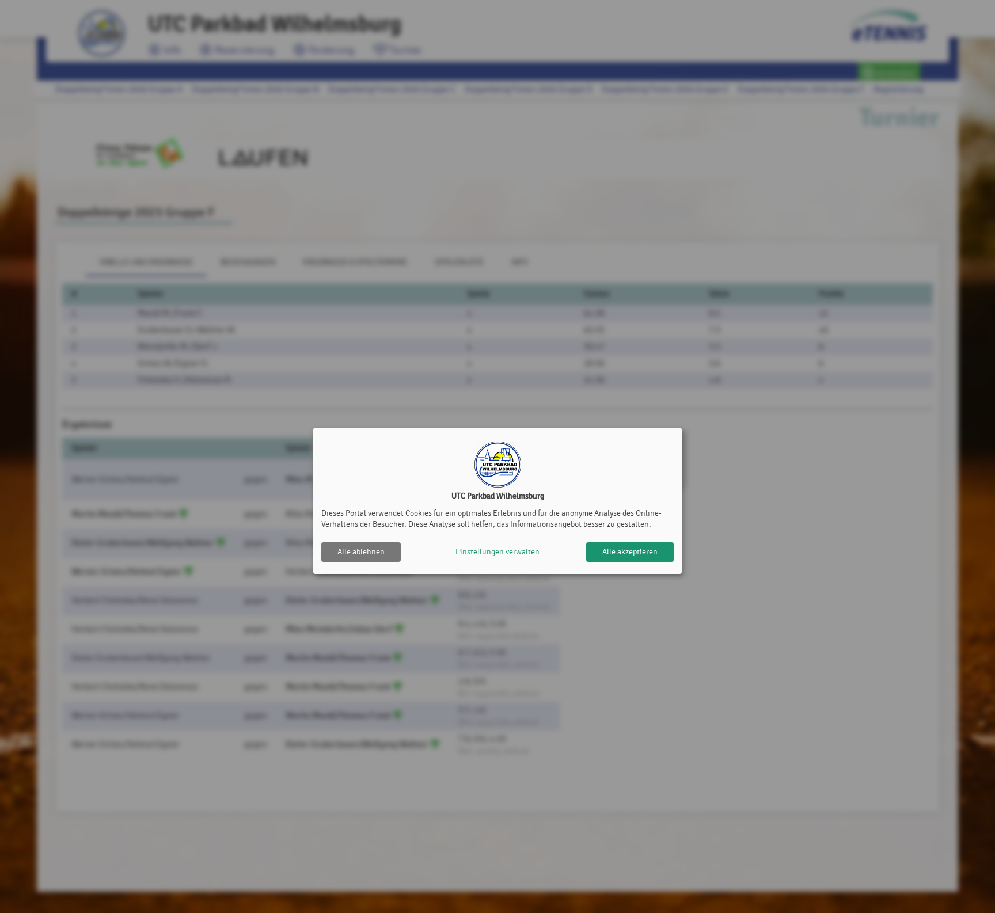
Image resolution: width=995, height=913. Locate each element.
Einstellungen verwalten (497, 551)
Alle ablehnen (361, 551)
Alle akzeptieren (630, 551)
